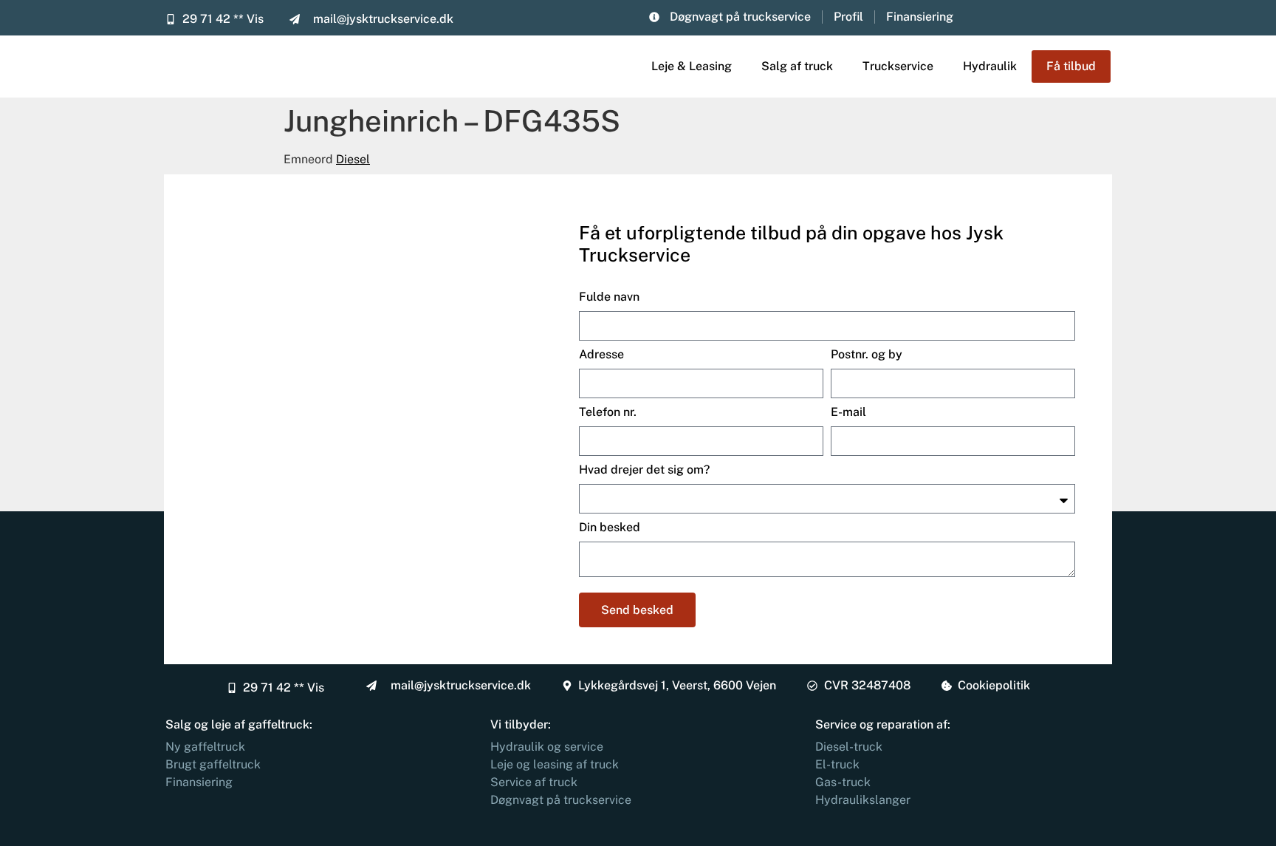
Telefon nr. (608, 412)
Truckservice (897, 66)
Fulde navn (609, 297)
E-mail (848, 412)
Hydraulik (990, 66)
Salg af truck (797, 66)
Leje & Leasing (691, 66)
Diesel (353, 159)
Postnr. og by (866, 354)
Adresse (601, 354)
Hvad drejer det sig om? (644, 470)
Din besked (609, 527)
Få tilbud (1071, 66)
